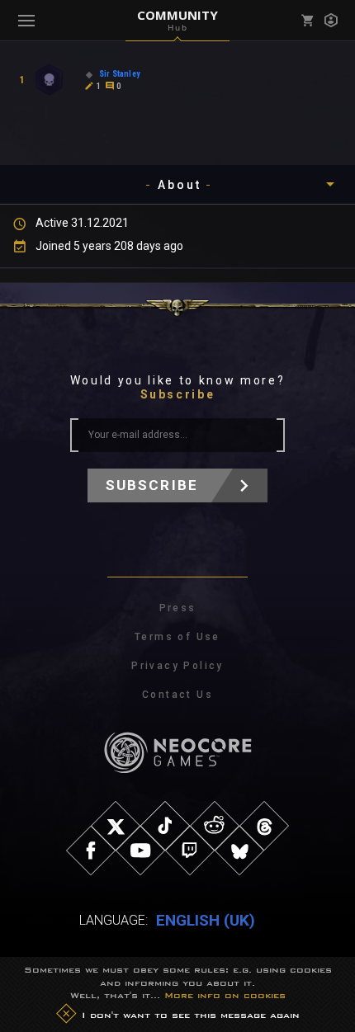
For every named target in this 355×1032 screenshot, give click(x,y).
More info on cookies (225, 995)
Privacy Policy (177, 666)
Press (177, 608)
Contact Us (177, 694)
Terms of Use (177, 637)
